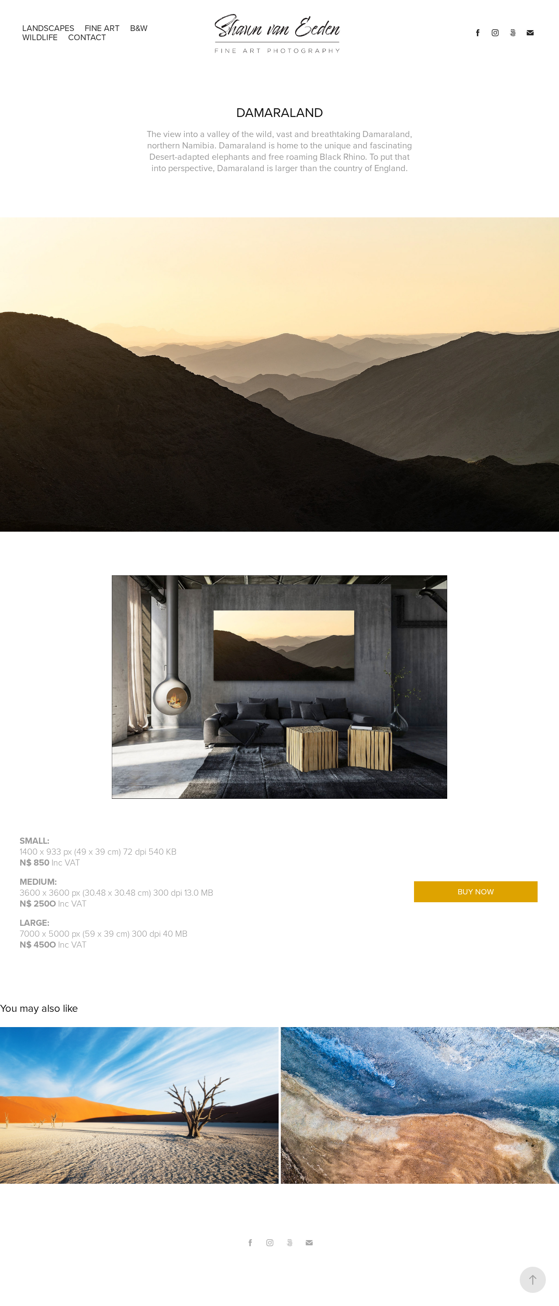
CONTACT (87, 37)
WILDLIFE (40, 37)
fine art (102, 28)
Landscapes (48, 28)
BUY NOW (476, 891)
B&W (139, 28)
